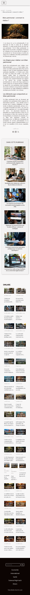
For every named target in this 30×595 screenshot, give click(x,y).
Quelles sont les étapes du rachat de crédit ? (20, 506)
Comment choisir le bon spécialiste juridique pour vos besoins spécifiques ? (15, 249)
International (15, 573)
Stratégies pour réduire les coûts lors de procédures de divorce (15, 184)
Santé (15, 577)
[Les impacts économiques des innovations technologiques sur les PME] (15, 195)
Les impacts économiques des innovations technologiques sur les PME (15, 205)
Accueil (2, 10)
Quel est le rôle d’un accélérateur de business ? (20, 488)
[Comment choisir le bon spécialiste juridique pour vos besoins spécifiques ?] (15, 239)
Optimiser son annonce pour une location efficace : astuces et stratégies (15, 227)
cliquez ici (15, 67)
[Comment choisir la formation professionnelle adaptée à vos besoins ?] (15, 153)
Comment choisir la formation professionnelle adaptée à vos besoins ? (15, 163)
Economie (8, 10)
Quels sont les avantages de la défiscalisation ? (21, 541)
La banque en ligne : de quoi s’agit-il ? (20, 522)
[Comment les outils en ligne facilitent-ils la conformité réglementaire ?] (15, 261)
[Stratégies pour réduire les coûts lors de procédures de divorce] (15, 175)
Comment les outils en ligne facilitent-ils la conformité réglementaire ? (15, 270)
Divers (15, 584)
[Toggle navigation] (4, 2)
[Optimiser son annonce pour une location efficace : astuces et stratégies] (15, 217)
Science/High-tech (15, 580)
